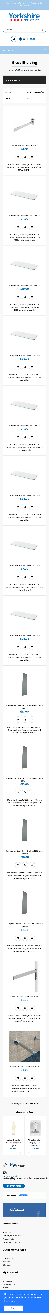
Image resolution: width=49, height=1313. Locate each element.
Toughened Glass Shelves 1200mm (24, 425)
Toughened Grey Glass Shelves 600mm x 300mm (24, 925)
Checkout (24, 6)
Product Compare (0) (34, 92)
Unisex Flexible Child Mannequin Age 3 (13, 1143)
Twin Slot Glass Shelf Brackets (24, 996)
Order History (9, 1284)
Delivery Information (12, 1235)
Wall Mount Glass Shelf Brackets (24, 1066)
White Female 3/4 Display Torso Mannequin (35, 1143)
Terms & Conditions (11, 1242)
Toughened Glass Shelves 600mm (24, 565)
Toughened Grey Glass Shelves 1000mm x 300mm (24, 707)
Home (10, 70)
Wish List (6, 1287)
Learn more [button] (9, 1301)
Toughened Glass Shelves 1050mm (24, 285)
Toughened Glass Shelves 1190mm (24, 355)
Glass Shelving (34, 70)
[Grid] (6, 92)
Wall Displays (21, 70)
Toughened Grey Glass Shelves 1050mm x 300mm (24, 779)
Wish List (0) (23, 3)
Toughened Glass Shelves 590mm (24, 495)
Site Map (7, 1265)
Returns (6, 1261)
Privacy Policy (9, 1239)
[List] (10, 92)
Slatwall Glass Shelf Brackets (24, 145)
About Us (7, 1232)
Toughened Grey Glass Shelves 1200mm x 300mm (24, 852)
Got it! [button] (13, 1308)
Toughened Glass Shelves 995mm (24, 635)
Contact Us (8, 1258)
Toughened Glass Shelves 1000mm (24, 215)
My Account (11, 3)
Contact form (14, 1186)
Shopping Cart (37, 3)
